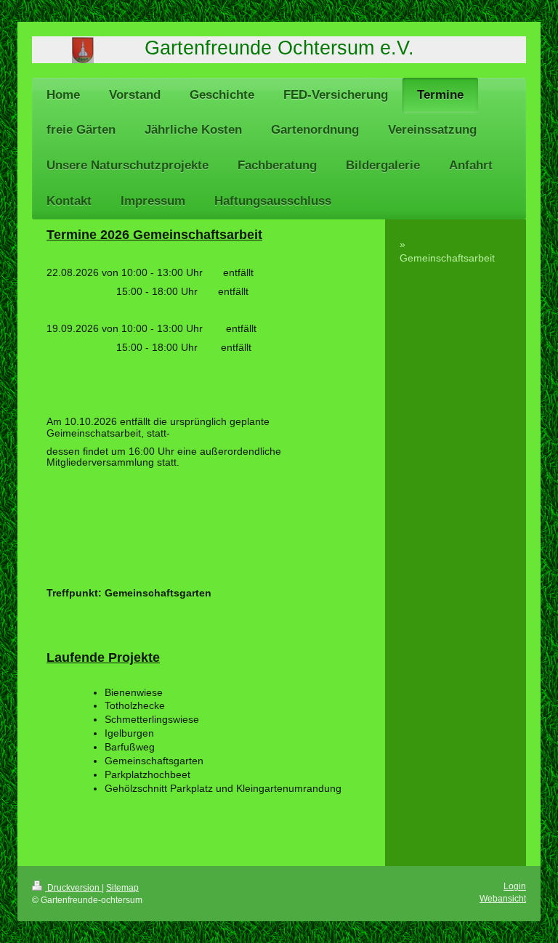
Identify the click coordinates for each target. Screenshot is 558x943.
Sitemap (122, 888)
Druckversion (73, 888)
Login (515, 886)
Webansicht (503, 899)
